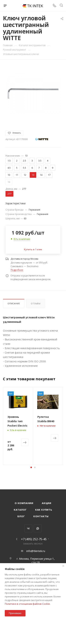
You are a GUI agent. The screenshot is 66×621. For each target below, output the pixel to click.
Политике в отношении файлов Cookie (27, 603)
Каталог (20, 509)
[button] (31, 467)
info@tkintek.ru (35, 551)
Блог (21, 516)
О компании (24, 503)
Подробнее (17, 270)
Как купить (43, 509)
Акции (46, 503)
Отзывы (36, 303)
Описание (14, 303)
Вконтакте (28, 528)
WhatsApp (38, 528)
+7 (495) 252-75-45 (34, 539)
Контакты (41, 516)
